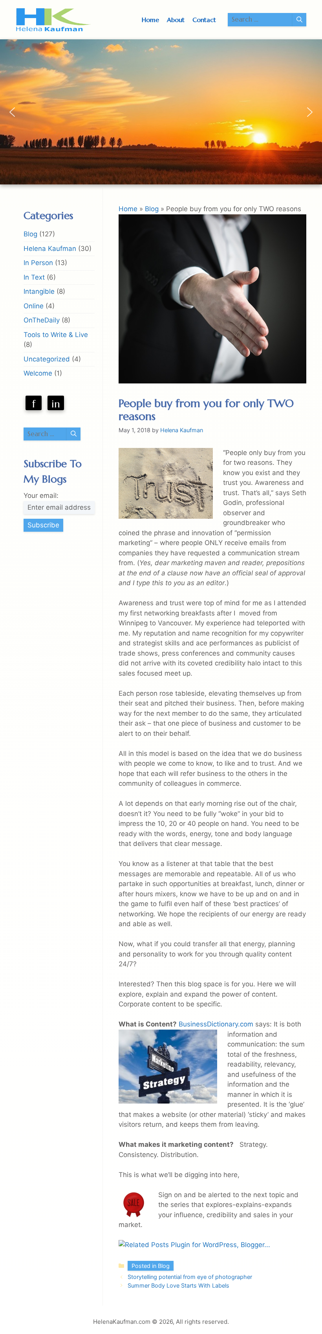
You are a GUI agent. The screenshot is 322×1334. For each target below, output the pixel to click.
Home (150, 20)
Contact (204, 20)
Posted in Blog (151, 1265)
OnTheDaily (42, 320)
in (55, 404)
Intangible (39, 291)
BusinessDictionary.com (216, 1024)
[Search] (299, 19)
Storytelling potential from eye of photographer (190, 1276)
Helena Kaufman (50, 248)
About (176, 20)
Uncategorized (47, 359)
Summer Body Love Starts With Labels (178, 1285)
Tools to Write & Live (56, 335)
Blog (152, 209)
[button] (12, 112)
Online (34, 306)
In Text (34, 277)
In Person (38, 263)
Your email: (41, 495)
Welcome (38, 373)
